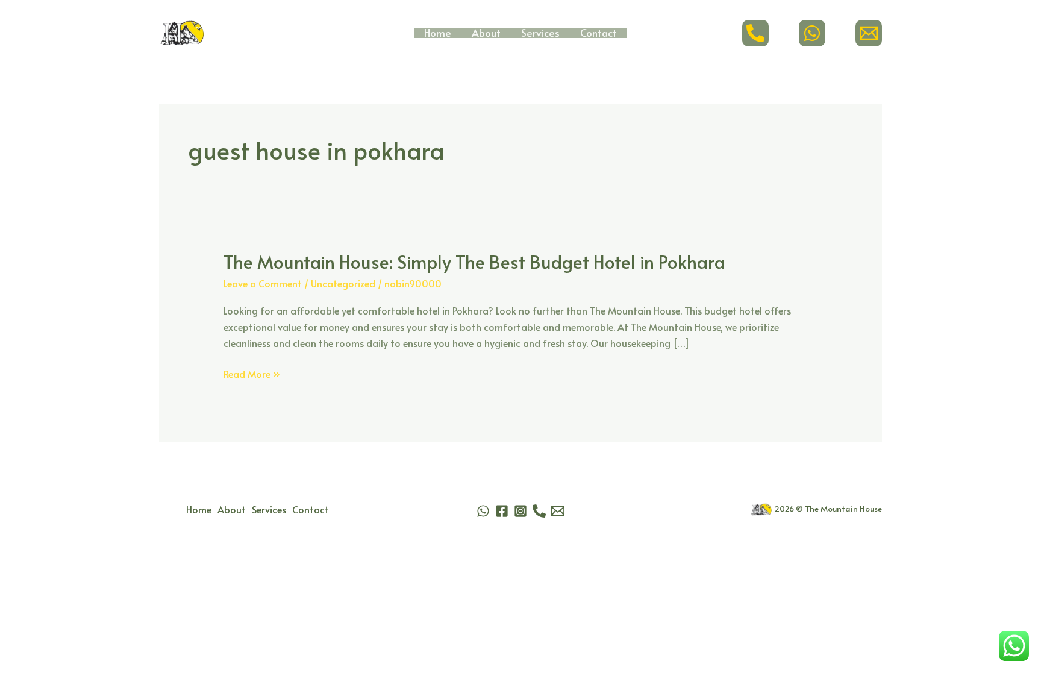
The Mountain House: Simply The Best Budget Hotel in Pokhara (474, 261)
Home (437, 33)
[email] (868, 33)
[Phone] (755, 33)
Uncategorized (343, 283)
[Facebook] (501, 511)
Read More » (252, 374)
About (486, 33)
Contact (598, 33)
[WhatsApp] (812, 33)
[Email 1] (557, 511)
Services (540, 33)
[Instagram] (520, 511)
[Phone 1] (539, 511)
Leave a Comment (263, 283)
